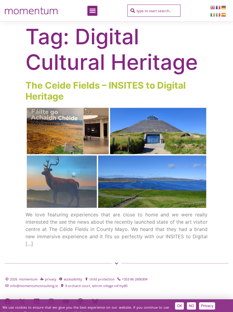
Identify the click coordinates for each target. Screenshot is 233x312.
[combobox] (154, 11)
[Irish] (213, 14)
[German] (224, 7)
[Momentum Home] (31, 11)
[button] (92, 11)
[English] (213, 7)
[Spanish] (224, 14)
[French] (218, 7)
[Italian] (218, 14)
